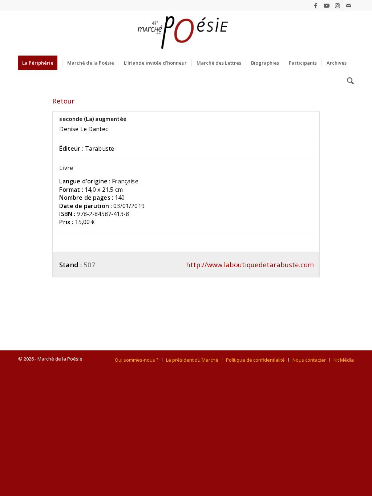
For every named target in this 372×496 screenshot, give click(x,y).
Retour (63, 100)
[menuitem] (40, 63)
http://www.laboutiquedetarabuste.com (250, 264)
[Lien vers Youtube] (326, 5)
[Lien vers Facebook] (315, 5)
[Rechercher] (348, 81)
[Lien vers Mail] (348, 5)
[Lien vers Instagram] (337, 5)
